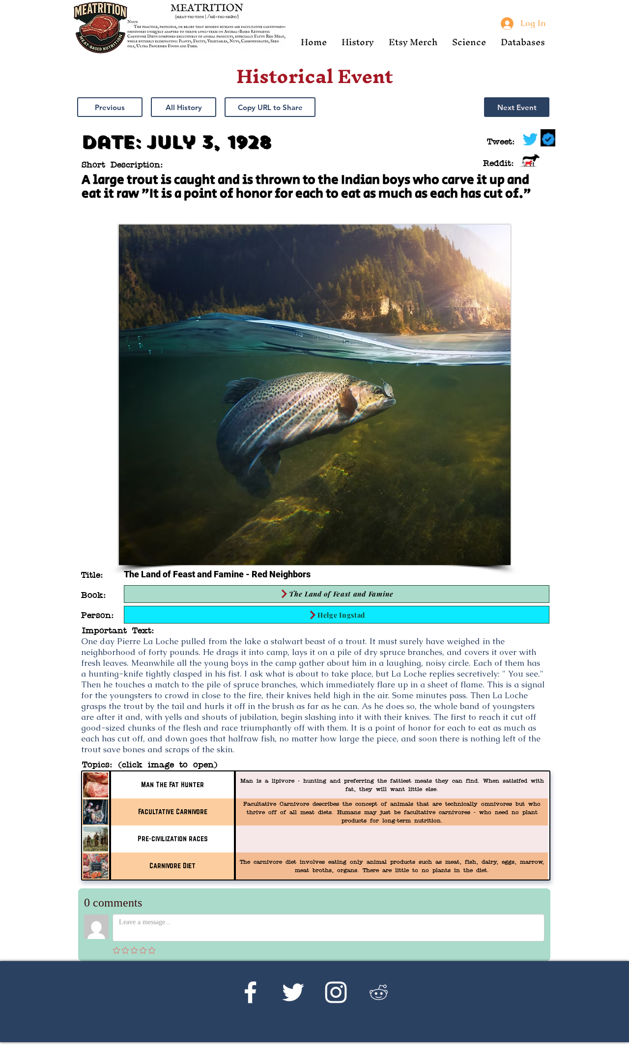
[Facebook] (250, 992)
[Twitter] (293, 992)
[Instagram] (335, 992)
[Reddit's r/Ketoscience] (378, 992)
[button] (357, 42)
